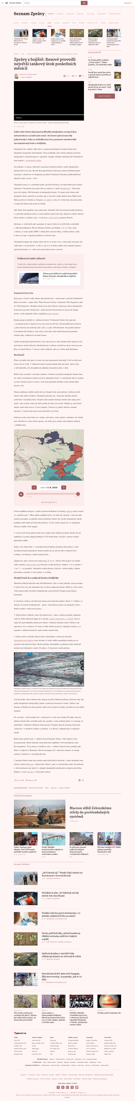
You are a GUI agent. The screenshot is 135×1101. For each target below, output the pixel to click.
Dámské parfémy (65, 1065)
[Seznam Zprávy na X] (62, 1087)
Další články (105, 96)
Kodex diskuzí (68, 1079)
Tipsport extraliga (54, 1046)
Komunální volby (18, 1054)
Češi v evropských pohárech (90, 1059)
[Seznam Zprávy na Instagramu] (67, 1087)
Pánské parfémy (105, 1065)
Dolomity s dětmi (90, 1054)
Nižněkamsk (65, 188)
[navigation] (2, 3)
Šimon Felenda (53, 898)
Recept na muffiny (72, 1043)
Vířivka (99, 1062)
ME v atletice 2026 (54, 1048)
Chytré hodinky (95, 1065)
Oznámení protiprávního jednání (103, 1075)
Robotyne (29, 764)
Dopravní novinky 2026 (110, 1046)
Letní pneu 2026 (108, 1040)
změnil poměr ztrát (33, 564)
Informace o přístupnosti (85, 1075)
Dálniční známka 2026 (109, 1043)
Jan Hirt (34, 1046)
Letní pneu (73, 1065)
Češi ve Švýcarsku (91, 1048)
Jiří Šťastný (51, 942)
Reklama (64, 1075)
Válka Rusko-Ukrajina (35, 788)
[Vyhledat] (84, 3)
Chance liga (53, 1040)
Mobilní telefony (45, 1065)
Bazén (44, 1062)
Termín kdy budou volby (20, 1048)
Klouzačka (72, 1062)
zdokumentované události (23, 640)
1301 (83, 76)
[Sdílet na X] (83, 780)
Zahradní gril (93, 1062)
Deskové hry (81, 1065)
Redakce (58, 1075)
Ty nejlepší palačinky (73, 1040)
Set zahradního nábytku (82, 1062)
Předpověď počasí (60, 1059)
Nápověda (45, 1075)
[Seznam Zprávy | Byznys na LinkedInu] (76, 1087)
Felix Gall (34, 1051)
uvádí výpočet (53, 217)
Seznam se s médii (57, 1079)
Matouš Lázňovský (28, 74)
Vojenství (54, 788)
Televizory (87, 1065)
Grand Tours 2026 (36, 1054)
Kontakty (52, 1075)
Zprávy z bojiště (64, 788)
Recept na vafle (72, 1051)
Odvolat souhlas (87, 1079)
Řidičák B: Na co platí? (110, 1048)
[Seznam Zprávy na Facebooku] (58, 1087)
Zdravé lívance (71, 1046)
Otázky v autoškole (109, 1051)
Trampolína (60, 1062)
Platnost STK (107, 1054)
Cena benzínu (78, 1059)
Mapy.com (52, 1059)
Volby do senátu (18, 1051)
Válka (47, 788)
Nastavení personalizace (100, 1079)
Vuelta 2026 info (36, 1040)
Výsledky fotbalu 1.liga (56, 1043)
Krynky (31, 771)
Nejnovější (94, 53)
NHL (51, 1054)
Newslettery (77, 1079)
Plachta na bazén (51, 1062)
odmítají (69, 511)
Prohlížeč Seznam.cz (33, 1079)
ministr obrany (52, 313)
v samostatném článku (32, 160)
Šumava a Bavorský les (92, 1046)
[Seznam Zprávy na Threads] (72, 1087)
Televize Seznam (45, 1079)
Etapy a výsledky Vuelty (38, 1043)
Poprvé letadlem (90, 1043)
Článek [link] (18, 87)
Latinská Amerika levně (92, 1051)
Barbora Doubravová (57, 919)
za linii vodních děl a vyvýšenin (61, 618)
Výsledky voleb (18, 1046)
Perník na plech (72, 1054)
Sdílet (76, 76)
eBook (68, 76)
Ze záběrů (47, 199)
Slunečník (66, 1062)
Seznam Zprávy (53, 878)
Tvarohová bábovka (73, 1048)
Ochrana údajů (72, 1075)
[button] (21, 33)
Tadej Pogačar (35, 1048)
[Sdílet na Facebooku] (79, 780)
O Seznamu (31, 1075)
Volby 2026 (17, 1040)
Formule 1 (52, 1051)
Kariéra (38, 1075)
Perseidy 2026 (69, 1059)
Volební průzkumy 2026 (20, 1043)
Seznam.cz (128, 3)
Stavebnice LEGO (55, 1065)
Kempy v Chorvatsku (91, 1040)
